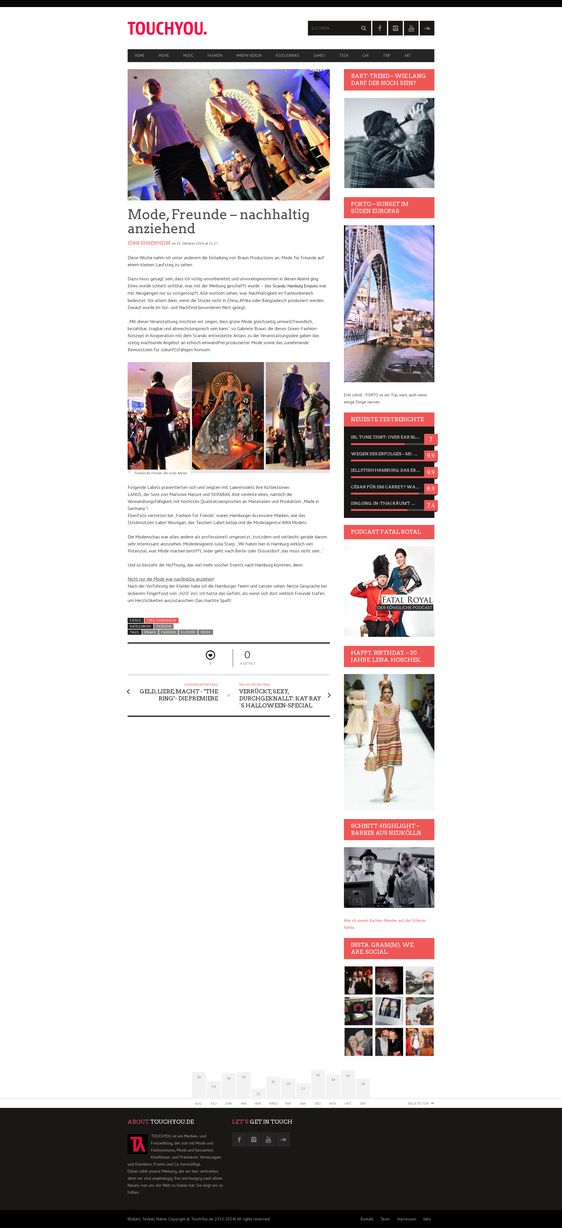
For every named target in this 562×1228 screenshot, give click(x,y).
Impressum (406, 1219)
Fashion (215, 55)
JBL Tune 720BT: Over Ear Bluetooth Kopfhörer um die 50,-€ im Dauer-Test (389, 437)
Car (365, 55)
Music (188, 55)
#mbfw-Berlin (249, 55)
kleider (188, 632)
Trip (386, 55)
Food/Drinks (287, 55)
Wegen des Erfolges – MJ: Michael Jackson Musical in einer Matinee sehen (389, 453)
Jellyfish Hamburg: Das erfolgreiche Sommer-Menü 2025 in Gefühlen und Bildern (389, 470)
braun (150, 632)
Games (319, 55)
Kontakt (367, 1219)
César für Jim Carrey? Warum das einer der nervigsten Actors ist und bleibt (389, 487)
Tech (343, 55)
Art (408, 55)
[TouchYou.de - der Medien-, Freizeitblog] (204, 28)
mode (206, 632)
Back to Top (418, 1103)
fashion (168, 632)
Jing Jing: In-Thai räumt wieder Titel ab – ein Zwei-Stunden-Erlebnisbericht (389, 503)
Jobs (427, 1219)
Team (385, 1219)
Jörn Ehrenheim (149, 243)
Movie (164, 55)
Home (140, 55)
